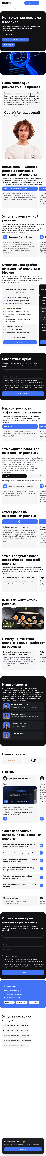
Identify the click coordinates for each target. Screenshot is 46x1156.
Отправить (23, 972)
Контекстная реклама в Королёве (15, 1046)
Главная (4, 8)
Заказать (20, 342)
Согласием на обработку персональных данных (24, 388)
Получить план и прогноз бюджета (15, 39)
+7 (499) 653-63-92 (13, 994)
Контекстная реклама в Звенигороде (17, 1041)
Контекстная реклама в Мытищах (15, 1031)
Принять (23, 1149)
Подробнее (34, 1144)
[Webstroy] (6, 3)
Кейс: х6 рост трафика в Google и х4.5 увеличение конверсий (17, 813)
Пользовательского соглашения (32, 382)
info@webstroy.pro (12, 991)
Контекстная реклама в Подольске (16, 1036)
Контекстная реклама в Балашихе (15, 1025)
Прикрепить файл (10, 956)
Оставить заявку (23, 393)
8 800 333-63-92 (12, 998)
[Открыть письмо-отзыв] (5, 819)
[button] (42, 3)
